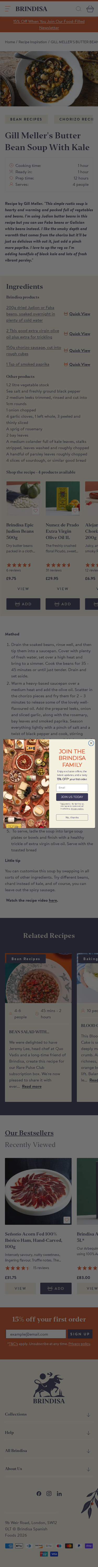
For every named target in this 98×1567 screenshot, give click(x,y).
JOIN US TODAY (72, 797)
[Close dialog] (91, 743)
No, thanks (71, 817)
